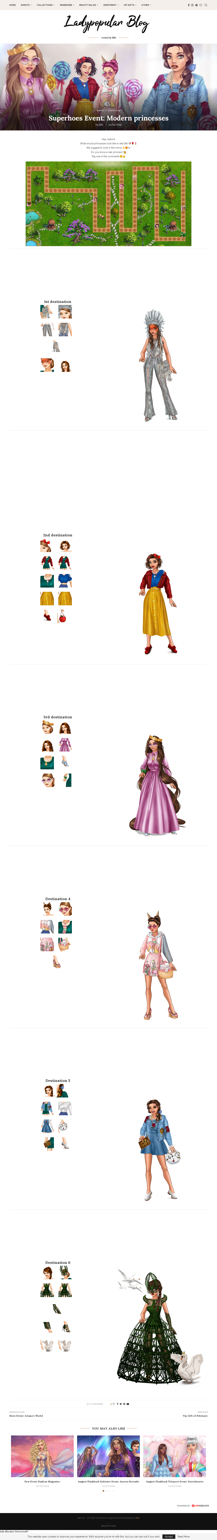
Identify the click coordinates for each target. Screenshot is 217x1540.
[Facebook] (189, 5)
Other (145, 5)
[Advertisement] (108, 275)
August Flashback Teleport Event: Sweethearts (174, 1481)
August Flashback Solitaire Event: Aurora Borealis (108, 1481)
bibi (101, 124)
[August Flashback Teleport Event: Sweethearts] (174, 1456)
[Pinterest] (196, 5)
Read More (184, 1536)
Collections (45, 5)
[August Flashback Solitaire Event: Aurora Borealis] (108, 1456)
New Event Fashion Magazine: (42, 1481)
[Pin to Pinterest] (124, 1404)
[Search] (206, 5)
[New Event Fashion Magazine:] (42, 1456)
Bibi (138, 1518)
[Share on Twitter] (121, 1404)
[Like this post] (114, 1404)
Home (12, 5)
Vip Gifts (129, 5)
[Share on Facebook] (117, 1404)
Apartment (109, 5)
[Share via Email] (128, 1404)
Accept (169, 1536)
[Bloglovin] (200, 5)
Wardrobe (66, 5)
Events (25, 5)
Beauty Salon (87, 5)
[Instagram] (192, 5)
